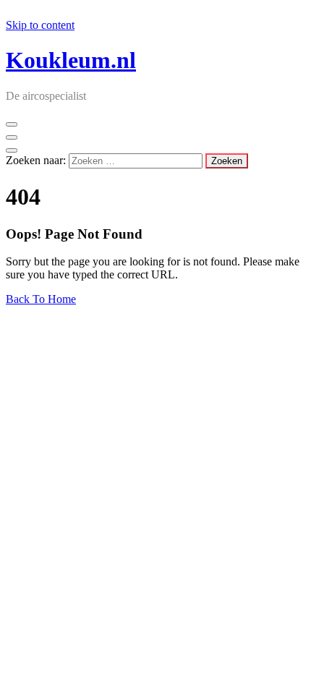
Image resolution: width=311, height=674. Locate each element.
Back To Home (41, 299)
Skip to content (40, 25)
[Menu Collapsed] (11, 124)
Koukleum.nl (71, 60)
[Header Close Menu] (11, 137)
